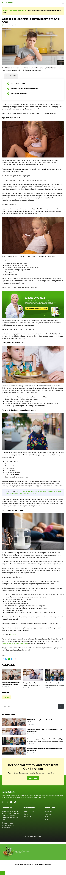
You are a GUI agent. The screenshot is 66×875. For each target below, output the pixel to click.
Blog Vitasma (13, 10)
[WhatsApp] (9, 659)
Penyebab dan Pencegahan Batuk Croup (24, 88)
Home (5, 10)
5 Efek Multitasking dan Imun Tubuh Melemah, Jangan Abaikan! (11, 684)
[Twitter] (6, 659)
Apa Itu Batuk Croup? (18, 83)
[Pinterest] (15, 659)
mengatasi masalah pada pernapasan (15, 643)
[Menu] (63, 2)
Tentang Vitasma (45, 864)
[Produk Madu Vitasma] (33, 317)
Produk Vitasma (25, 864)
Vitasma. (13, 634)
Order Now (33, 778)
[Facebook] (3, 659)
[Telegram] (12, 659)
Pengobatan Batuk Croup (19, 93)
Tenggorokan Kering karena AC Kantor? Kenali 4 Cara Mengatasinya (32, 685)
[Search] (61, 706)
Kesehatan (22, 10)
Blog (36, 864)
